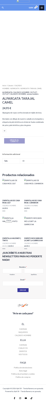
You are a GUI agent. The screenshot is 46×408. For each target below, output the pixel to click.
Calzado (10, 85)
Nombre (23, 267)
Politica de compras (23, 377)
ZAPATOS (23, 351)
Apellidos (34, 274)
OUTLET (33, 92)
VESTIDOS (23, 354)
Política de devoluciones (23, 368)
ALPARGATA (14, 88)
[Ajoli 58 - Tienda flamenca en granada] (23, 2)
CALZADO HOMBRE (21, 92)
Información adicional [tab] (11, 154)
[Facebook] (14, 398)
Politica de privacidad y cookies (23, 374)
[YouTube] (26, 398)
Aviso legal (23, 371)
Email (23, 280)
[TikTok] (31, 398)
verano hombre (32, 94)
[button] (3, 7)
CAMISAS (23, 329)
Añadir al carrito (14, 140)
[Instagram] (20, 398)
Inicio (4, 85)
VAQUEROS (23, 332)
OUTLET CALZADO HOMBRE (14, 94)
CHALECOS (23, 348)
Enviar (23, 290)
